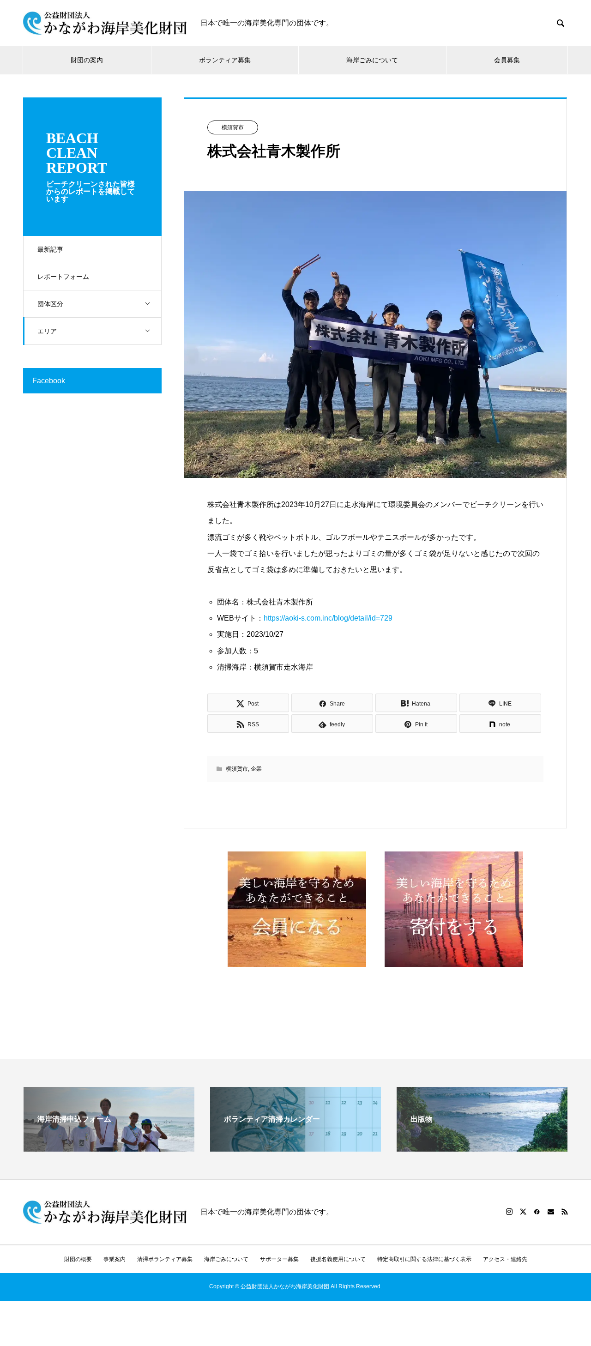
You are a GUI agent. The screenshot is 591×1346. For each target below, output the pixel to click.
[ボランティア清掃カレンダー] (295, 1148)
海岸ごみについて (372, 60)
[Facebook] (537, 1211)
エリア (47, 331)
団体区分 (50, 304)
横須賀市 (233, 127)
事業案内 (114, 1259)
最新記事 (50, 249)
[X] (523, 1211)
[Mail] (551, 1211)
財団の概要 (78, 1259)
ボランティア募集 (225, 60)
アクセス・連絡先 (505, 1259)
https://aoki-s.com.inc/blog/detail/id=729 (328, 618)
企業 (256, 769)
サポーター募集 (279, 1259)
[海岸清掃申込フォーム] (109, 1148)
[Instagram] (509, 1211)
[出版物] (482, 1148)
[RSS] (564, 1211)
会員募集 (507, 60)
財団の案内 (87, 60)
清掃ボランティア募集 (165, 1259)
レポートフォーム (63, 276)
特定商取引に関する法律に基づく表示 (424, 1259)
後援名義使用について (338, 1259)
